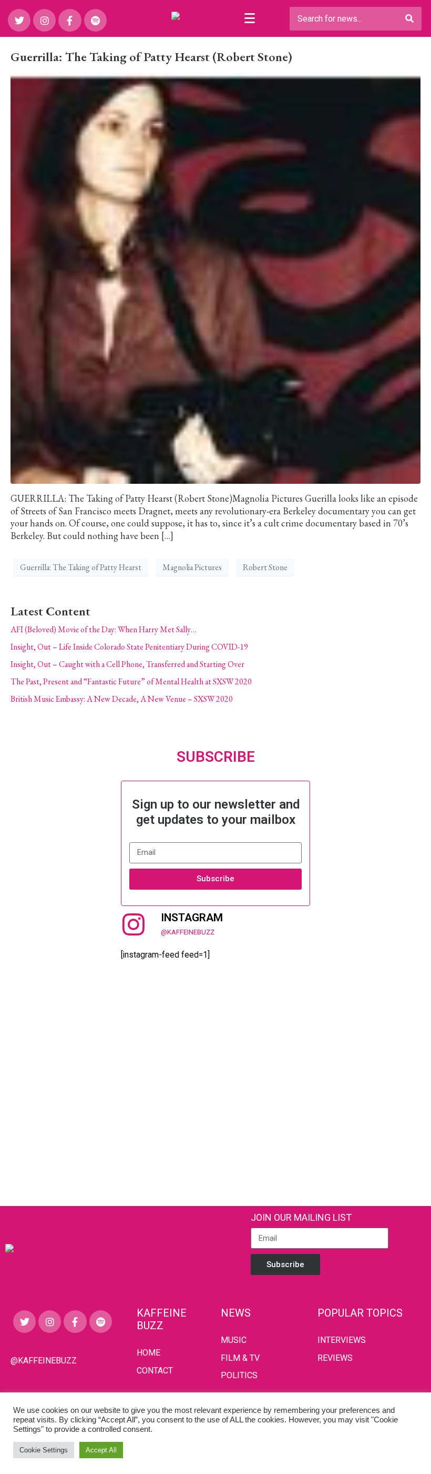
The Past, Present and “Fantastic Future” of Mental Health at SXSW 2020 (131, 681)
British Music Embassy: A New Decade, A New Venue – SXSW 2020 (122, 698)
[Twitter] (19, 20)
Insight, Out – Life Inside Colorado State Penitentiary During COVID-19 (129, 646)
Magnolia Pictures (192, 567)
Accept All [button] (101, 1450)
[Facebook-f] (69, 20)
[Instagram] (44, 20)
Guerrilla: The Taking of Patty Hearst (80, 567)
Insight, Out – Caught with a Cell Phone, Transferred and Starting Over (127, 664)
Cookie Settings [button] (43, 1450)
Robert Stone (265, 567)
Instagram (192, 917)
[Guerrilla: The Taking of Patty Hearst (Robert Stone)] (215, 277)
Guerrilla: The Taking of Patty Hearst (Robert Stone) (151, 56)
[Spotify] (95, 20)
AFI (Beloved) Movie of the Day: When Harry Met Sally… (104, 629)
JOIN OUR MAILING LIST (301, 1217)
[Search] (409, 19)
